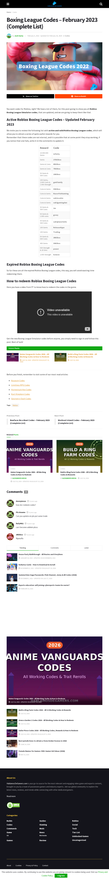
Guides (42, 821)
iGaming (43, 824)
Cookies (18, 865)
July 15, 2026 (25, 724)
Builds (9, 821)
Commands (12, 828)
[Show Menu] (8, 4)
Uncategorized (79, 840)
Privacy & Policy (32, 865)
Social (75, 824)
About (9, 865)
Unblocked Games (80, 836)
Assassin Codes (18, 380)
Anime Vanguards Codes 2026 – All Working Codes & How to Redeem (34, 355)
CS (8, 835)
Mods (41, 828)
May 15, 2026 (24, 755)
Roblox (15, 405)
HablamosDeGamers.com (17, 783)
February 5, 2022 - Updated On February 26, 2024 (45, 36)
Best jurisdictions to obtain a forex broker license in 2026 (43, 741)
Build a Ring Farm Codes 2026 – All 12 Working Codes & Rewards (82, 355)
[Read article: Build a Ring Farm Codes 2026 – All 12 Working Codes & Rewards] (60, 357)
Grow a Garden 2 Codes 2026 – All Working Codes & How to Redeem (46, 720)
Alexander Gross (19, 478)
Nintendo (43, 835)
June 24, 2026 (25, 744)
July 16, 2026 (74, 360)
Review (42, 840)
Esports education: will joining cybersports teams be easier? (44, 585)
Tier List (76, 832)
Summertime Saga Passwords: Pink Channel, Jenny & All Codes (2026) (48, 575)
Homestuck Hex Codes (21, 389)
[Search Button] (101, 4)
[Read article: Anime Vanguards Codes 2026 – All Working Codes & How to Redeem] (13, 357)
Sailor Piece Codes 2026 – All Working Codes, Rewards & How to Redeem (48, 730)
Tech (74, 828)
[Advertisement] (54, 613)
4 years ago (33, 501)
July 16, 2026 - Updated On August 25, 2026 (34, 361)
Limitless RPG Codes (20, 385)
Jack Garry (18, 36)
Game (9, 832)
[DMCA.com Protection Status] (13, 805)
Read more (11, 796)
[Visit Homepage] (54, 4)
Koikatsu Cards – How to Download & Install (37, 565)
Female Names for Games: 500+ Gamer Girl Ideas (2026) (42, 751)
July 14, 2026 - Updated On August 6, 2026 (35, 734)
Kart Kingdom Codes (20, 394)
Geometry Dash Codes (21, 398)
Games (10, 840)
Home (9, 12)
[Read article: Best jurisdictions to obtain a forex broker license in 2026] (12, 743)
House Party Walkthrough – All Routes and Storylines (41, 554)
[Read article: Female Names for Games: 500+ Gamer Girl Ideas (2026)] (12, 754)
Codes (15, 12)
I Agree (61, 875)
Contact (45, 865)
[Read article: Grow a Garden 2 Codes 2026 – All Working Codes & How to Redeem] (12, 723)
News (42, 832)
